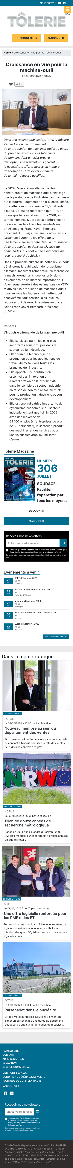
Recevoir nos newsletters (24, 536)
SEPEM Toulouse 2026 (26, 578)
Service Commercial (16, 1066)
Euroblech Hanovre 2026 (27, 624)
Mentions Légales (14, 1072)
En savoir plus (28, 1130)
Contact (8, 1054)
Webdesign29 (44, 1162)
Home (7, 52)
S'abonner (56, 38)
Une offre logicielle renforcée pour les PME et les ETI (35, 915)
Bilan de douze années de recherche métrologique (28, 823)
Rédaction (9, 1062)
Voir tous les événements (56, 636)
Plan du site (10, 1050)
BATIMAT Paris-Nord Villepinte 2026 (33, 589)
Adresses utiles (13, 1058)
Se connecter (26, 38)
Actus (19, 84)
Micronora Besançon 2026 (28, 601)
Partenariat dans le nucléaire (30, 1010)
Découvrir (36, 510)
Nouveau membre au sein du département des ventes (30, 730)
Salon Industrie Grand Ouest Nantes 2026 (35, 612)
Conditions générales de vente (23, 1076)
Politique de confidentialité (22, 1080)
